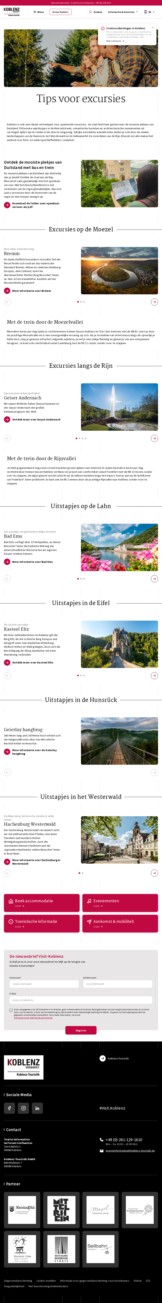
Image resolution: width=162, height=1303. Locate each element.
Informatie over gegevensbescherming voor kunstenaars (94, 1280)
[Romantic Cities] (22, 1249)
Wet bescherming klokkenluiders (48, 1286)
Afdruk (138, 1280)
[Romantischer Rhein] (61, 1210)
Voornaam (15, 977)
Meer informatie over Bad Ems (32, 562)
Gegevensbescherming (18, 1280)
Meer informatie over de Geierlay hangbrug (34, 751)
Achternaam (90, 977)
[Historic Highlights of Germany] (61, 1249)
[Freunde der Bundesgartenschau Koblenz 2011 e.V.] (140, 1210)
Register (81, 1030)
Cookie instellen (46, 1280)
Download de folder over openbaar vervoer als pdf (35, 205)
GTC (148, 1280)
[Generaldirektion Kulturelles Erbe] (22, 1210)
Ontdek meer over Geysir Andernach (36, 419)
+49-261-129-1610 (103, 3)
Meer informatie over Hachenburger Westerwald (36, 861)
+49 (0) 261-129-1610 (124, 1140)
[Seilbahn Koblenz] (100, 1249)
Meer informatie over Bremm (31, 291)
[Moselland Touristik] (100, 1210)
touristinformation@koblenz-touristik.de (130, 1150)
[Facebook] (9, 1108)
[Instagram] (23, 1108)
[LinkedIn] (37, 1108)
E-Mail (12, 993)
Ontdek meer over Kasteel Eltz (32, 662)
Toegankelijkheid (14, 1286)
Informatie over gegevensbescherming (33, 1017)
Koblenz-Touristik (118, 1058)
